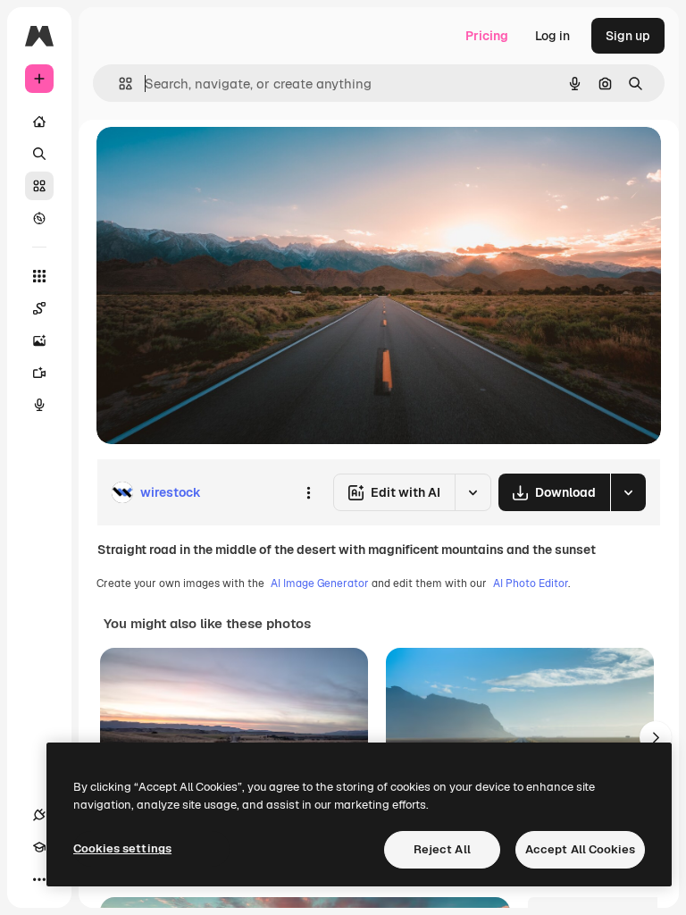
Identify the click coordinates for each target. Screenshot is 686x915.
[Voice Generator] (39, 404)
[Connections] (39, 815)
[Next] (656, 737)
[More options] (308, 492)
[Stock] (39, 186)
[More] (39, 879)
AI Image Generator (320, 583)
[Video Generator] (39, 372)
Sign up (628, 36)
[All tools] (39, 276)
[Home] (39, 121)
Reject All (442, 849)
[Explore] (39, 218)
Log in (552, 36)
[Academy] (39, 847)
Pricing (486, 36)
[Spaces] (39, 308)
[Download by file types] (628, 492)
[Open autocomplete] (118, 83)
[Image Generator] (39, 340)
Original (211, 160)
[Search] (39, 153)
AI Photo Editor (530, 583)
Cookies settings (122, 848)
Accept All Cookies (580, 849)
